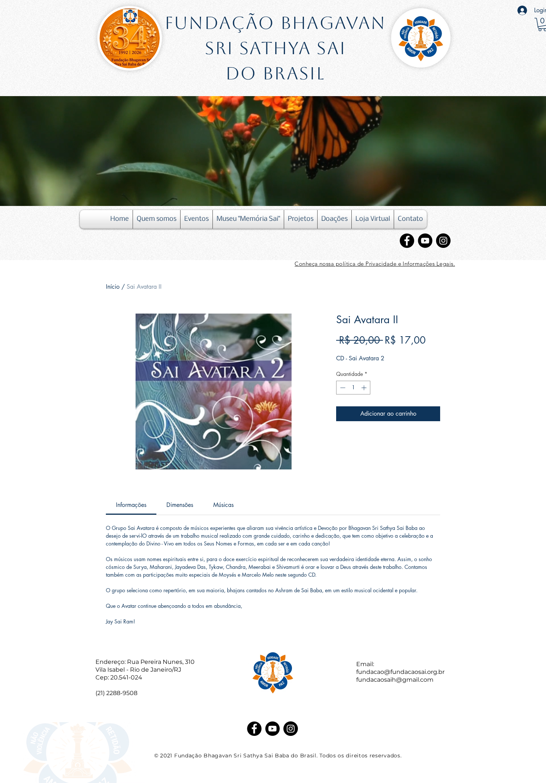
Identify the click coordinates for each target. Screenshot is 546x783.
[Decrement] (342, 387)
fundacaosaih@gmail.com (394, 679)
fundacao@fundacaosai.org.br (400, 671)
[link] (131, 505)
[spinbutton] (353, 387)
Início (113, 287)
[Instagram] (443, 240)
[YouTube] (425, 240)
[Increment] (364, 387)
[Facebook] (407, 240)
